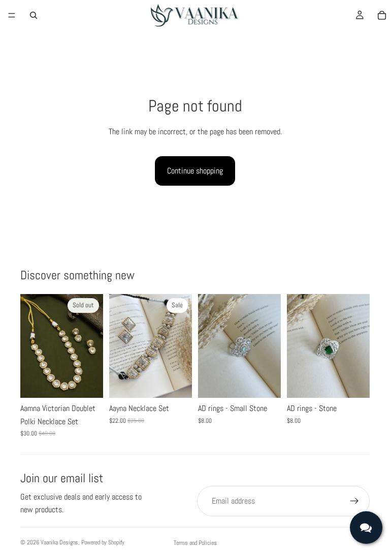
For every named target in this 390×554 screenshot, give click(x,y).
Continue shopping (195, 170)
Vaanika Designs (59, 542)
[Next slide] (92, 346)
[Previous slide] (31, 346)
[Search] (33, 15)
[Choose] (176, 382)
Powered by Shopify (102, 542)
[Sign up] (354, 501)
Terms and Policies (195, 543)
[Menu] (11, 15)
